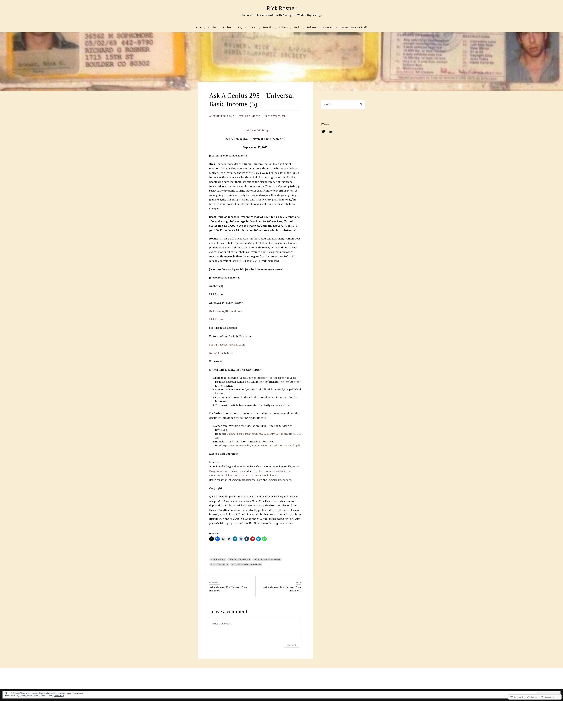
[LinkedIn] (331, 131)
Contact (253, 27)
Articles (212, 27)
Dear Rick (268, 27)
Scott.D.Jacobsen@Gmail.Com (227, 344)
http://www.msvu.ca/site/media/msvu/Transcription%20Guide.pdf (260, 445)
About (198, 27)
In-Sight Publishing (255, 130)
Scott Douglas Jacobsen (267, 559)
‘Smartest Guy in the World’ (354, 27)
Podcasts (311, 27)
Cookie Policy (59, 696)
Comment (291, 645)
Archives (226, 27)
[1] (221, 286)
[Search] (360, 104)
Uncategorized (277, 116)
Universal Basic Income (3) (246, 564)
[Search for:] (343, 104)
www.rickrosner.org (279, 479)
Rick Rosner (281, 8)
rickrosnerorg (251, 116)
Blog (240, 27)
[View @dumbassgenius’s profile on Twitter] (324, 131)
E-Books (283, 27)
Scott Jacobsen (219, 564)
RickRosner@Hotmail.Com (225, 311)
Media (297, 27)
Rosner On (328, 27)
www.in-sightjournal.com (247, 479)
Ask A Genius (218, 559)
